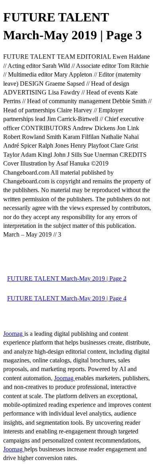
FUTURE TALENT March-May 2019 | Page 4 (66, 298)
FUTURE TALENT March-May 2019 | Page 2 (66, 278)
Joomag (13, 333)
